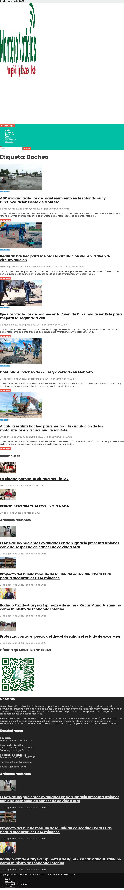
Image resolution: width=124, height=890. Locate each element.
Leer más (5, 220)
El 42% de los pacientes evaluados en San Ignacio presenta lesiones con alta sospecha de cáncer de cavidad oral (59, 545)
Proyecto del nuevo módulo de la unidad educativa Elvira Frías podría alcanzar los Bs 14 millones (56, 576)
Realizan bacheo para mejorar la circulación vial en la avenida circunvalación (56, 258)
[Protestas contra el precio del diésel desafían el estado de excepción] (8, 629)
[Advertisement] (62, 107)
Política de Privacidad (16, 884)
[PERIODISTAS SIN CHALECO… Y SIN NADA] (8, 499)
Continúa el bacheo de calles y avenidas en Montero (46, 372)
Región (8, 138)
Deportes (9, 134)
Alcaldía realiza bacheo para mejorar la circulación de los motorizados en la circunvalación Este (51, 428)
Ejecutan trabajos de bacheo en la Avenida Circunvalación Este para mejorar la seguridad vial (61, 316)
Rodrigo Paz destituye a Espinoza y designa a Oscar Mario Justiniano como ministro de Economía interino (60, 607)
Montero (9, 132)
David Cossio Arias (59, 208)
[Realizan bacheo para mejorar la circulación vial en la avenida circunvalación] (62, 235)
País (7, 136)
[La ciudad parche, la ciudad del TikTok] (8, 472)
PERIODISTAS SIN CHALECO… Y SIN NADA (34, 506)
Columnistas (11, 140)
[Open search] (1, 146)
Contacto (10, 886)
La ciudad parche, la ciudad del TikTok (34, 479)
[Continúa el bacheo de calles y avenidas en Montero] (62, 351)
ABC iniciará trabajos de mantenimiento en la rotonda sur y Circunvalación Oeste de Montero (53, 200)
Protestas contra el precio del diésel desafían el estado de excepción (60, 636)
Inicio (7, 130)
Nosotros (9, 142)
